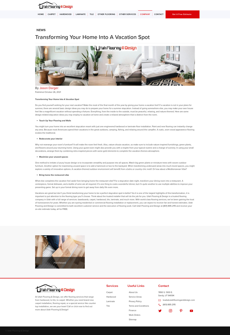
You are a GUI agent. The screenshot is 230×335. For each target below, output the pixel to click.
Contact (159, 14)
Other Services (127, 14)
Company (145, 14)
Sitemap (132, 319)
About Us (133, 292)
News (41, 30)
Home (41, 14)
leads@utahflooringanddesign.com (178, 300)
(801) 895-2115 (169, 304)
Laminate (81, 14)
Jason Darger (49, 88)
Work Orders (134, 315)
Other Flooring (106, 14)
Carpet (52, 14)
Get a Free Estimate (182, 14)
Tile (92, 14)
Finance (132, 310)
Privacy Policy (135, 301)
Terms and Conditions (139, 306)
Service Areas (135, 297)
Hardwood (66, 14)
